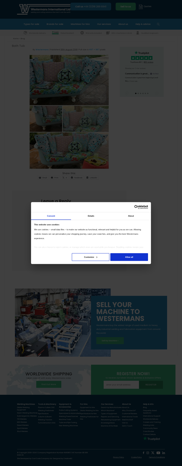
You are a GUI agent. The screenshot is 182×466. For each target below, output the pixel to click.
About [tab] (131, 216)
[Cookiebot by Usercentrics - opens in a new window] (136, 207)
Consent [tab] (51, 216)
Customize (89, 257)
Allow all (129, 257)
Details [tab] (91, 216)
